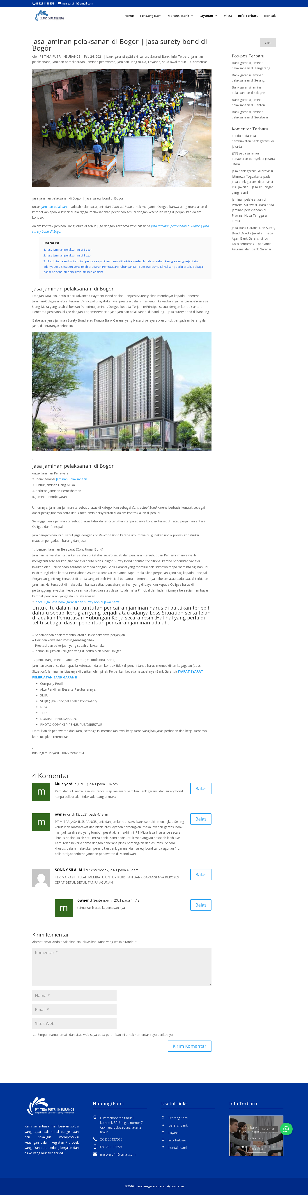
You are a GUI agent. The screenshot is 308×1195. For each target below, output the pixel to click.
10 (273, 1147)
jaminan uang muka (131, 62)
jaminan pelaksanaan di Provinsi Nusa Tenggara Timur (249, 215)
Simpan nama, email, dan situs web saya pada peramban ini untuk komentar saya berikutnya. (105, 1034)
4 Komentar (198, 62)
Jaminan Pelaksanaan (71, 479)
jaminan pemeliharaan (68, 62)
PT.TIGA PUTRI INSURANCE (59, 56)
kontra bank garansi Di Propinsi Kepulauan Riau (256, 1129)
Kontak (270, 16)
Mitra (227, 16)
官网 (235, 153)
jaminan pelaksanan (55, 206)
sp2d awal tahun (174, 62)
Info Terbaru (248, 16)
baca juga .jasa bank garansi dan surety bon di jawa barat (78, 602)
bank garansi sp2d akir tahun (127, 56)
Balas (201, 788)
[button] (286, 1129)
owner (60, 814)
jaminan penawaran (101, 62)
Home (129, 16)
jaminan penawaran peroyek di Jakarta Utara (253, 158)
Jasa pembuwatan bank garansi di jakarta (253, 141)
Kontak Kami (177, 1147)
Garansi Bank (178, 16)
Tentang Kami (151, 16)
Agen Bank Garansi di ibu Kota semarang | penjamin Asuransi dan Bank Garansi (251, 243)
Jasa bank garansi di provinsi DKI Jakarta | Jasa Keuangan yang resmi (253, 187)
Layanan (206, 16)
